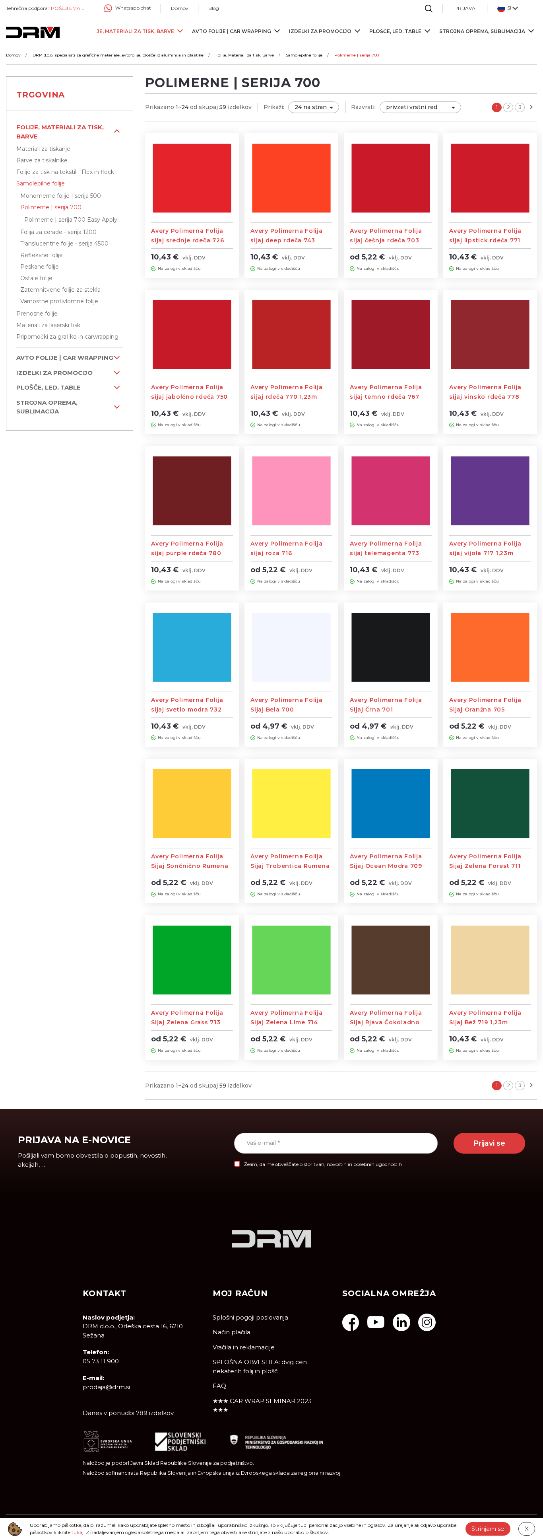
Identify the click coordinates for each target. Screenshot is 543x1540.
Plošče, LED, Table (48, 387)
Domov (179, 8)
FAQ (219, 1386)
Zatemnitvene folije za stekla (60, 289)
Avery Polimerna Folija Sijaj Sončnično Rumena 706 (190, 866)
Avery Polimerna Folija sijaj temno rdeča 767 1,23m (386, 397)
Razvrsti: (363, 107)
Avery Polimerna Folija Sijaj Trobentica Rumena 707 (290, 866)
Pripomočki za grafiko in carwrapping (67, 336)
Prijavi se (489, 1143)
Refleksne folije (41, 255)
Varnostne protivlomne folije (59, 301)
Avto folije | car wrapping (64, 357)
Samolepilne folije (40, 183)
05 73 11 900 (101, 1361)
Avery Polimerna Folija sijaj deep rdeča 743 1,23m (286, 240)
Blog (213, 8)
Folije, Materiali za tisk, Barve (60, 131)
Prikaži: (274, 107)
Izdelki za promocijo (54, 372)
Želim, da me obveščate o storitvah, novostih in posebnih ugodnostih (323, 1164)
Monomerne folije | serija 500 (60, 195)
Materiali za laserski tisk (48, 325)
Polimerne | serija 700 (50, 207)
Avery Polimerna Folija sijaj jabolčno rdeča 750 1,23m (189, 397)
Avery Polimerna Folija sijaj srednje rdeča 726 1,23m (187, 240)
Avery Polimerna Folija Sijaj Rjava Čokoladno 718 (386, 1022)
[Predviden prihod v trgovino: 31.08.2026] (153, 268)
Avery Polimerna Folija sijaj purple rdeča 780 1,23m (187, 553)
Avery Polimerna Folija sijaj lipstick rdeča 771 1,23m (485, 240)
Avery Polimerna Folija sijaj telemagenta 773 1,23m (386, 553)
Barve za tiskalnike (42, 160)
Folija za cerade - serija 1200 (58, 232)
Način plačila (231, 1332)
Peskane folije (39, 266)
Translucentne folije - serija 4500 (64, 243)
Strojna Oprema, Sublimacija (47, 407)
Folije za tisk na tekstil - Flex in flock (65, 171)
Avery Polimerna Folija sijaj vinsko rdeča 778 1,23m (485, 397)
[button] (507, 8)
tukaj (77, 1532)
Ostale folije (36, 278)
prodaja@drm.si (106, 1387)
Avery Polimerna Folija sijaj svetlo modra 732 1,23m (187, 709)
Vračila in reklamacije (244, 1347)
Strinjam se (487, 1528)
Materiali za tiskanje (43, 148)
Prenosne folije (37, 313)
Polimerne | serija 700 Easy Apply (70, 219)
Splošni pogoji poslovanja (250, 1317)
